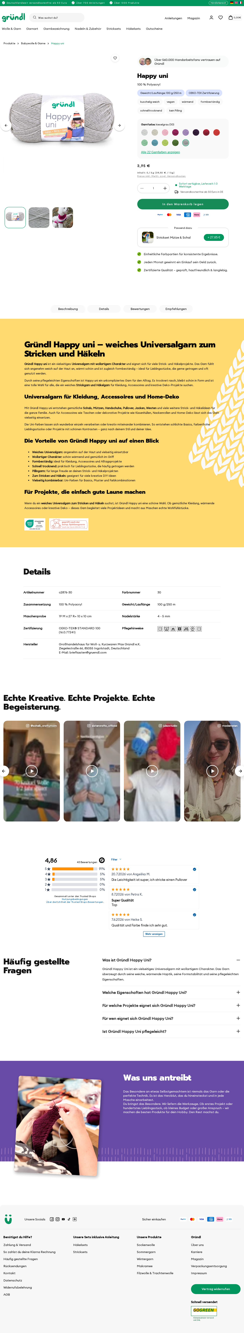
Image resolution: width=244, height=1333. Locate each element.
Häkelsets (80, 1245)
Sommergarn (146, 1252)
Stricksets (80, 1252)
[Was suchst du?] (35, 17)
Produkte (9, 43)
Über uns (197, 1245)
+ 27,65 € (214, 237)
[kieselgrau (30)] (185, 142)
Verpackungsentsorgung (209, 1266)
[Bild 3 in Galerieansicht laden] (62, 217)
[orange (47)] (216, 132)
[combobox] (56, 17)
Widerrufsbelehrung (17, 1287)
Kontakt (9, 1273)
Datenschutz (12, 1280)
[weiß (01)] (144, 132)
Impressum (199, 1273)
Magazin (197, 1259)
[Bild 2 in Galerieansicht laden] (39, 217)
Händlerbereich (218, 3)
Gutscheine (154, 28)
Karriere (196, 1252)
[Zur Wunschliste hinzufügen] (115, 58)
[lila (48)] (185, 132)
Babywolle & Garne (33, 43)
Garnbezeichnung (56, 28)
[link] (183, 237)
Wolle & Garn (11, 28)
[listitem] (231, 3)
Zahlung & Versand (17, 1245)
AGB (6, 1294)
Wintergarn (145, 1259)
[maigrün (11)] (175, 142)
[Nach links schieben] (6, 125)
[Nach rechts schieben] (119, 125)
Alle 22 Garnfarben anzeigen (160, 152)
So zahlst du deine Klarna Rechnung (29, 1252)
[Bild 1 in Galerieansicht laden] (15, 217)
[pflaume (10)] (196, 132)
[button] (220, 17)
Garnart (32, 28)
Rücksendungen (14, 1266)
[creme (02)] (154, 132)
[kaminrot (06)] (206, 132)
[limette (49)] (165, 142)
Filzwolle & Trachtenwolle (155, 1273)
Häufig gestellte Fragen (20, 1259)
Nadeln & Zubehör (88, 28)
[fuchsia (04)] (175, 132)
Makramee (144, 1266)
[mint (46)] (144, 142)
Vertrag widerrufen (216, 1289)
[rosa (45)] (165, 132)
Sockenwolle (146, 1245)
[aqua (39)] (154, 142)
